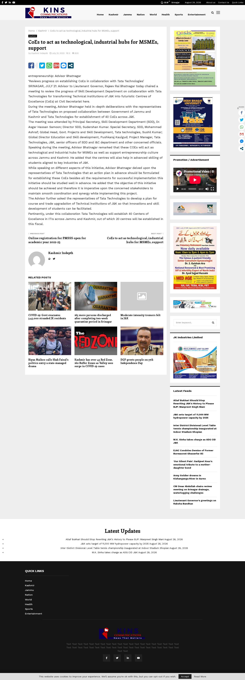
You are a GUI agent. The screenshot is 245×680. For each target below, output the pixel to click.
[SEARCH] (213, 322)
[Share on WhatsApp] (49, 65)
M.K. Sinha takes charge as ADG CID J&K (115, 552)
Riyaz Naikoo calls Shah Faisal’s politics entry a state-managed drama (48, 363)
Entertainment (197, 14)
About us (210, 2)
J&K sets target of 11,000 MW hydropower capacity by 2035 (115, 543)
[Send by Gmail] (56, 65)
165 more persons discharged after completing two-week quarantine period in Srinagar (93, 318)
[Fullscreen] (212, 189)
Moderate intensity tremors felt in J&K (140, 316)
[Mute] (207, 189)
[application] (195, 180)
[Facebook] (106, 658)
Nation (141, 14)
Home (100, 14)
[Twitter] (117, 658)
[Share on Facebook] (31, 65)
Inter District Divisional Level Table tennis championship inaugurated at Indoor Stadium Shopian (194, 428)
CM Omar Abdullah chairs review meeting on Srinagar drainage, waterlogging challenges (192, 489)
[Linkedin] (128, 658)
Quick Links (237, 2)
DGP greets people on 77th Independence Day (136, 361)
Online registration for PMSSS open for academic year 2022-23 (57, 240)
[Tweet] (42, 65)
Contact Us (223, 2)
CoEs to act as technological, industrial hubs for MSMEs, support (135, 240)
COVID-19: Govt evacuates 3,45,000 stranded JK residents (47, 316)
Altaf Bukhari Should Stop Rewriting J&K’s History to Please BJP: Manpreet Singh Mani (193, 403)
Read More (200, 676)
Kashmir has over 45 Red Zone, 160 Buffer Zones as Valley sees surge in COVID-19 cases (93, 363)
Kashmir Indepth (40, 53)
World (153, 14)
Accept (185, 676)
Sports (179, 14)
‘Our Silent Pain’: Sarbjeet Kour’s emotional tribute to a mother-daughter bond (192, 464)
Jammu (127, 14)
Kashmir (113, 14)
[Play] (177, 189)
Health (166, 14)
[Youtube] (138, 658)
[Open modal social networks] (71, 65)
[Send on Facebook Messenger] (63, 65)
